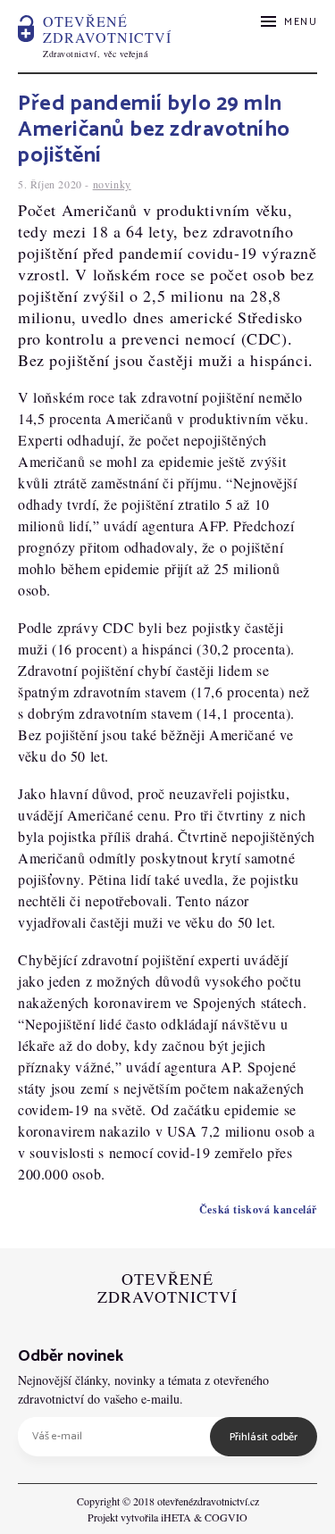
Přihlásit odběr (263, 1437)
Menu (300, 21)
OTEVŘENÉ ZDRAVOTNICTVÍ (167, 1288)
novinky (112, 184)
